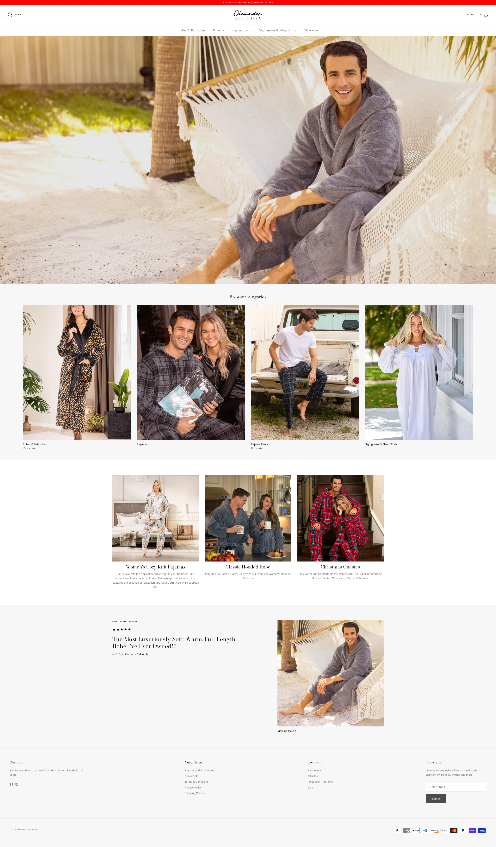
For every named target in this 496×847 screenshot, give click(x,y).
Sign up (436, 798)
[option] (248, 676)
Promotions (315, 770)
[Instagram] (16, 784)
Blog (310, 787)
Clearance (311, 30)
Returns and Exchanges (199, 770)
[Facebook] (11, 784)
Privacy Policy (193, 787)
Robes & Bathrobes (191, 30)
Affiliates (313, 776)
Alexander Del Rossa (27, 829)
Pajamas (219, 30)
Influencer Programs (320, 781)
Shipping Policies (195, 793)
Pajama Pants (241, 30)
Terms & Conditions (196, 781)
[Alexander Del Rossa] (248, 14)
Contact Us (191, 776)
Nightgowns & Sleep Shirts (277, 30)
